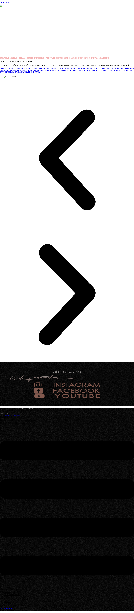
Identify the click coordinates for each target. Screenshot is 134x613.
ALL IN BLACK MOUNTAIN (84, 58)
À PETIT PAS (8, 600)
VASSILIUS (8, 598)
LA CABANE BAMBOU (12, 589)
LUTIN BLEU (69, 58)
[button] (67, 160)
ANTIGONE (8, 596)
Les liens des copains (6, 609)
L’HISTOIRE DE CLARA (12, 593)
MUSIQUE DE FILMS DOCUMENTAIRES (25, 58)
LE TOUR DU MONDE (12, 595)
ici (18, 422)
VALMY (98, 58)
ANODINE (7, 603)
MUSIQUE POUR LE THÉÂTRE (52, 58)
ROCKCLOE (119, 70)
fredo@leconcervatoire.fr (12, 415)
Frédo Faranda (4, 2)
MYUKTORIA (94, 70)
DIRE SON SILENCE (11, 591)
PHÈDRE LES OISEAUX (12, 588)
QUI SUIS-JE (5, 58)
